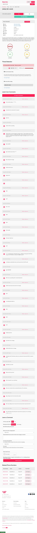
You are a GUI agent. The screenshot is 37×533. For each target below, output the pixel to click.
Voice (13, 424)
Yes (18, 13)
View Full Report (27, 21)
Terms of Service (4, 504)
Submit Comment (18, 460)
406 (11, 6)
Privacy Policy (4, 506)
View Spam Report (24, 16)
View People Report (7, 87)
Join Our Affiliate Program (5, 509)
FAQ (25, 506)
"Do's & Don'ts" (29, 520)
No (29, 13)
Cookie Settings (2, 532)
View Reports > (28, 471)
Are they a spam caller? (6, 421)
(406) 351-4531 (5, 471)
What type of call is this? (7, 424)
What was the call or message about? (9, 430)
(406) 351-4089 (5, 474)
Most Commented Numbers (17, 506)
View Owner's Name (17, 24)
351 (13, 6)
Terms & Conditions (4, 525)
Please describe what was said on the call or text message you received (14, 434)
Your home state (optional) (7, 440)
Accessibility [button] (4, 527)
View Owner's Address (17, 25)
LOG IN (33, 1)
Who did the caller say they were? (8, 426)
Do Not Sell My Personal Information (30, 509)
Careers (3, 507)
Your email (5, 446)
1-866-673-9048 (6, 494)
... (33, 99)
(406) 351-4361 (5, 477)
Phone (8, 6)
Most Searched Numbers (17, 504)
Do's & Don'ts (26, 507)
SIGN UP (28, 1)
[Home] (5, 2)
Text (19, 424)
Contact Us (26, 504)
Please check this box (6, 451)
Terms (22, 457)
